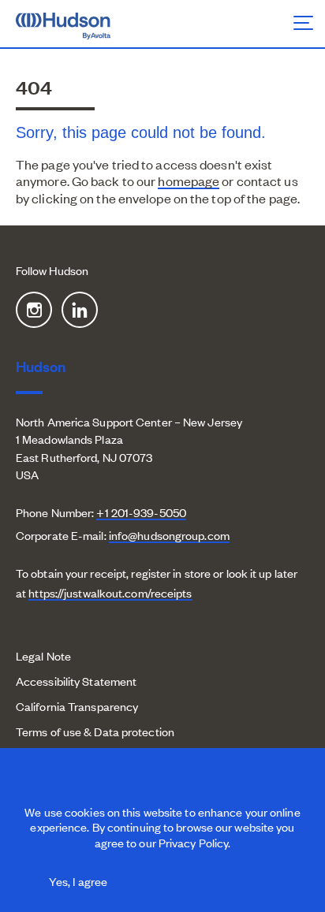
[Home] (81, 24)
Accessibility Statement (76, 680)
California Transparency (77, 706)
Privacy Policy (193, 842)
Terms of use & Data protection (95, 731)
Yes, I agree (78, 881)
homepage (188, 180)
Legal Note (43, 655)
